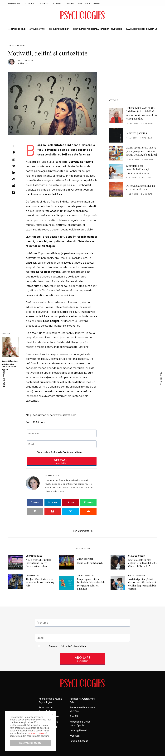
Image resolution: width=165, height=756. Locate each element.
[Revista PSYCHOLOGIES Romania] (82, 15)
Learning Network (79, 730)
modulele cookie (36, 733)
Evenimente (57, 3)
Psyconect (43, 3)
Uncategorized (16, 46)
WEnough (75, 735)
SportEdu (74, 716)
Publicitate (29, 3)
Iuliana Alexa (26, 61)
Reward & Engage (79, 740)
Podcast (70, 3)
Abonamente (14, 3)
